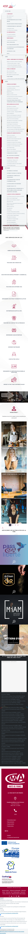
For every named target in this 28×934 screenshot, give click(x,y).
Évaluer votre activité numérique (12, 118)
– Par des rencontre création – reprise (13, 63)
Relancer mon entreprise (13, 155)
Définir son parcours (10, 206)
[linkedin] (11, 896)
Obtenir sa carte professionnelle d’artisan (14, 151)
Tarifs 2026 (8, 892)
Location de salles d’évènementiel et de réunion (15, 48)
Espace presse (10, 826)
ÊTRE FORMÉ (10, 76)
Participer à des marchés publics (12, 122)
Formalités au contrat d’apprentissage (13, 145)
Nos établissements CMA (13, 44)
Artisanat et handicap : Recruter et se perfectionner (13, 90)
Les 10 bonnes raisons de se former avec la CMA (15, 196)
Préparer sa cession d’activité (12, 94)
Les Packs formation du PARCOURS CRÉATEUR (15, 78)
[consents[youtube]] (0, 928)
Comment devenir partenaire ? (12, 40)
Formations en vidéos (12, 153)
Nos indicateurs (9, 208)
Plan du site (23, 892)
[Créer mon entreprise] (14, 247)
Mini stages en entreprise (11, 220)
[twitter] (14, 896)
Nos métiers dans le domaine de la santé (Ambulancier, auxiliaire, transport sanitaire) (15, 190)
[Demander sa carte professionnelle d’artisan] (14, 368)
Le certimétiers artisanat (11, 88)
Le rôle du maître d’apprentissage (13, 215)
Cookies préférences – (6, 893)
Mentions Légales (5, 890)
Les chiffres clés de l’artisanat (12, 30)
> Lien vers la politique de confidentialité (9, 913)
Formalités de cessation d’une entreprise (14, 142)
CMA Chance (9, 209)
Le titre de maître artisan (11, 165)
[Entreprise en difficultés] (14, 307)
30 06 (15, 814)
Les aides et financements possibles (13, 211)
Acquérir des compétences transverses (13, 176)
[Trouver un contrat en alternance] (14, 319)
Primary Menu (25, 2)
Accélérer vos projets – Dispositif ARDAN (14, 111)
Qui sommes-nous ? (11, 820)
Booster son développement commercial (14, 115)
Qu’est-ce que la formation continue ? (13, 199)
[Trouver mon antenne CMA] (14, 283)
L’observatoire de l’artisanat (14, 26)
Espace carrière (10, 824)
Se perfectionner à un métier (14, 173)
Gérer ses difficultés (10, 113)
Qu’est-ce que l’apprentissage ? (12, 198)
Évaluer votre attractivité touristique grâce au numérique (15, 101)
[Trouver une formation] (14, 259)
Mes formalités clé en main (11, 72)
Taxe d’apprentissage (10, 147)
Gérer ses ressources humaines (12, 109)
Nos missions (9, 17)
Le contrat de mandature (11, 34)
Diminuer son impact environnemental (13, 125)
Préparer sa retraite (10, 92)
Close (2, 898)
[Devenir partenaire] (14, 343)
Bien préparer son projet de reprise (13, 74)
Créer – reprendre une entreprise (15, 59)
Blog (8, 53)
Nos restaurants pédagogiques (14, 23)
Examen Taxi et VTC (11, 186)
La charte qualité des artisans (12, 161)
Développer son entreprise (11, 106)
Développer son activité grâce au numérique (14, 120)
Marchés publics (16, 892)
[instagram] (16, 896)
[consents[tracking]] (0, 914)
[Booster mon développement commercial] (14, 271)
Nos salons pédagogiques (11, 222)
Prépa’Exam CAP (10, 201)
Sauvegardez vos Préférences (7, 929)
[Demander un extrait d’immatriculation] (14, 295)
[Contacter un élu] (14, 355)
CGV (12, 892)
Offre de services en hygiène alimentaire (14, 127)
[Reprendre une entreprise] (14, 331)
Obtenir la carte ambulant (11, 149)
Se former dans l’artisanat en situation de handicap (16, 213)
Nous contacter (11, 42)
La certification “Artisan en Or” (12, 160)
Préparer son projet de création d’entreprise (14, 61)
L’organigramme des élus (11, 36)
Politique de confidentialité (15, 890)
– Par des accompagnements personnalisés (14, 66)
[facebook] (9, 896)
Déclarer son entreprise (11, 135)
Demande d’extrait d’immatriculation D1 (14, 138)
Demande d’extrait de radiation (12, 140)
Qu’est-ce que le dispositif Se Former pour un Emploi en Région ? (15, 204)
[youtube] (18, 896)
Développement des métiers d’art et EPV (14, 116)
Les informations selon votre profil (14, 20)
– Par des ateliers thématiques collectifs (14, 65)
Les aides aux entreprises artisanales (13, 86)
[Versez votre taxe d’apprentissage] (14, 381)
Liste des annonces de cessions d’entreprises (14, 96)
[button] (2, 423)
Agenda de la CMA (11, 51)
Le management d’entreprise (14, 183)
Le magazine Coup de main (13, 837)
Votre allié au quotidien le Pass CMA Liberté (15, 131)
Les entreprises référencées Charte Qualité (14, 163)
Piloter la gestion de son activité (12, 108)
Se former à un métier (12, 170)
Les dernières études (10, 28)
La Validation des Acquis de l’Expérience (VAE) (13, 180)
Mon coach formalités (11, 71)
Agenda (9, 835)
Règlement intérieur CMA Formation (19, 893)
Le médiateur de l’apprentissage (12, 98)
